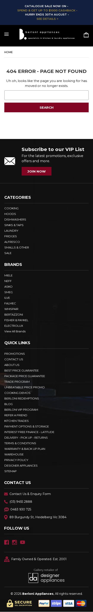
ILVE (7, 297)
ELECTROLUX (13, 325)
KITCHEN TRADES (16, 420)
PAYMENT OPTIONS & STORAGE (26, 426)
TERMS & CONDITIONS (20, 443)
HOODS (10, 214)
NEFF (8, 281)
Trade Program (17, 381)
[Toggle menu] (6, 34)
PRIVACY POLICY (16, 460)
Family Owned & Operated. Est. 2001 (39, 559)
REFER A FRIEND (15, 415)
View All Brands (15, 331)
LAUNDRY (11, 230)
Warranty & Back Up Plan (24, 448)
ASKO (8, 286)
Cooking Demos (17, 393)
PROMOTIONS (14, 353)
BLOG (8, 404)
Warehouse (14, 454)
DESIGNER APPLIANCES (21, 465)
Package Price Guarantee (24, 376)
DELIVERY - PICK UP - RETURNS (26, 437)
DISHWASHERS (15, 219)
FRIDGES (10, 236)
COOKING (11, 208)
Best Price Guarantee (21, 370)
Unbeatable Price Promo (24, 387)
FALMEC (10, 303)
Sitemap (10, 471)
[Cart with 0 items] (85, 34)
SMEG (8, 292)
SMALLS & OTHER (16, 247)
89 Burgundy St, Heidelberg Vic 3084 (38, 517)
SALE (7, 253)
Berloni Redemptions (21, 398)
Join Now (36, 171)
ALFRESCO (12, 242)
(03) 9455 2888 (21, 502)
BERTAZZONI (13, 314)
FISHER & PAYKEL (16, 320)
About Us (11, 365)
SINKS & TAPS (14, 225)
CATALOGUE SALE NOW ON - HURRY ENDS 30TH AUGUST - (46, 12)
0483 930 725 (20, 509)
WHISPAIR (11, 309)
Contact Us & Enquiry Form (30, 494)
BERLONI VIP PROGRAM (21, 409)
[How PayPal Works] (62, 603)
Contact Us (13, 359)
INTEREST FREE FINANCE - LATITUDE (29, 432)
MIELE (8, 275)
